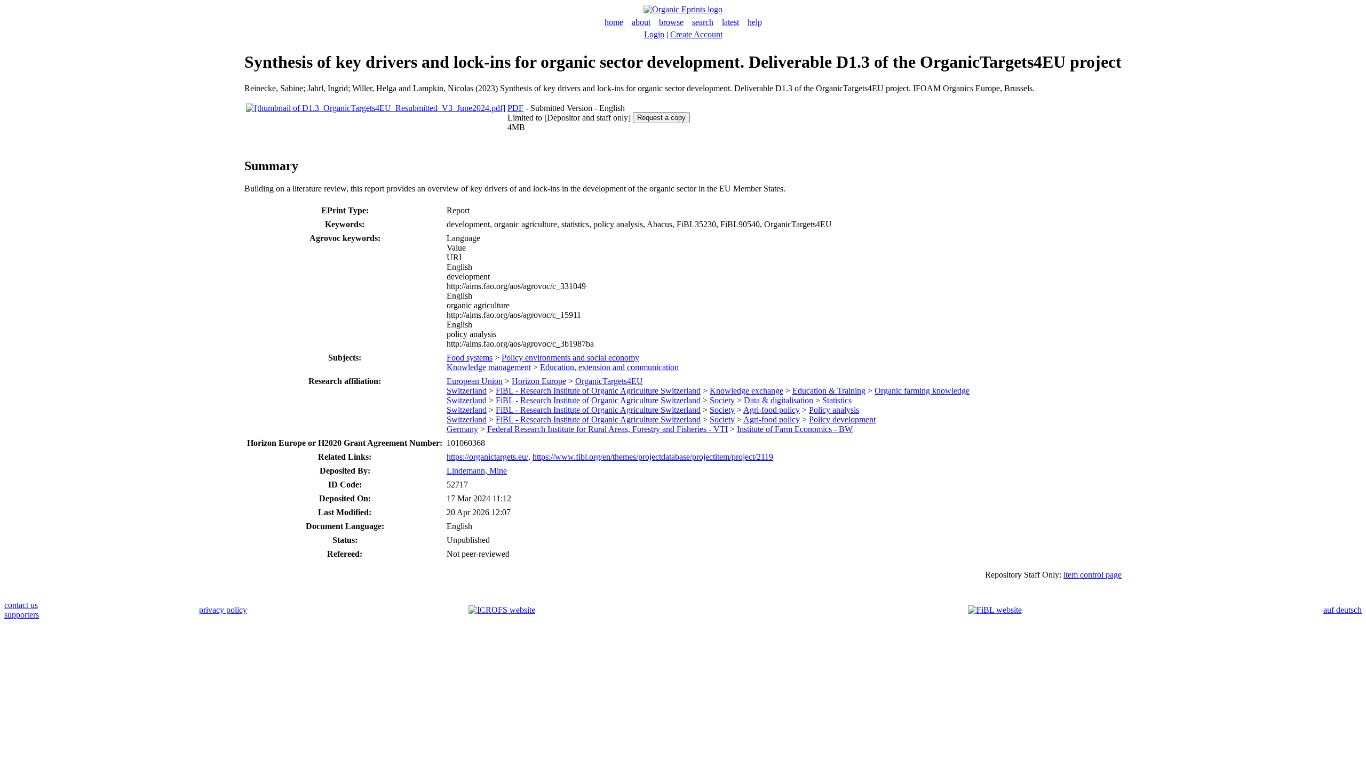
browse (671, 22)
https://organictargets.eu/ (487, 456)
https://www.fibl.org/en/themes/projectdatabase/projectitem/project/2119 (653, 456)
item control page (1092, 574)
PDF (515, 108)
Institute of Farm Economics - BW (795, 429)
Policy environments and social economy (570, 357)
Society (722, 400)
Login (654, 34)
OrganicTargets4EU (609, 381)
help (755, 22)
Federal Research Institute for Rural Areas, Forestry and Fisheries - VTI (607, 429)
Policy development (842, 419)
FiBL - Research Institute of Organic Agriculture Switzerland (598, 390)
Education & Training (828, 390)
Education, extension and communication (609, 367)
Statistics (837, 400)
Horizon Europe (539, 381)
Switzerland (467, 390)
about (641, 22)
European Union (475, 381)
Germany (462, 429)
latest (730, 22)
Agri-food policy (771, 409)
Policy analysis (834, 409)
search (702, 22)
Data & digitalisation (778, 400)
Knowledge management (489, 367)
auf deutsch (1342, 609)
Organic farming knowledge (922, 390)
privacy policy (223, 609)
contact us (21, 605)
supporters (21, 614)
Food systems (470, 357)
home (614, 22)
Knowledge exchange (746, 390)
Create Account (696, 34)
